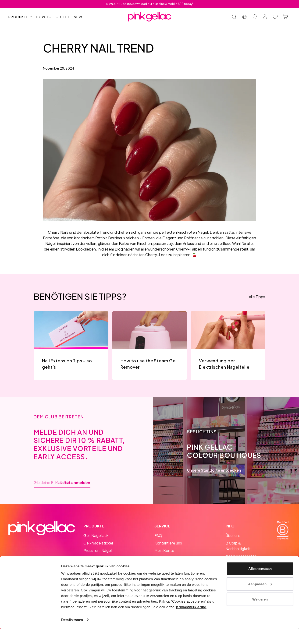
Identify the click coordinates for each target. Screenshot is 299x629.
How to (44, 17)
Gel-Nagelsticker (98, 543)
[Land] (244, 17)
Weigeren (260, 599)
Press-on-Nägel (97, 550)
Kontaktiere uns (168, 543)
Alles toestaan (260, 569)
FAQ (158, 535)
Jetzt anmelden (75, 483)
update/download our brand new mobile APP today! (149, 4)
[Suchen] (234, 17)
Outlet (63, 17)
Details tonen (72, 620)
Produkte (18, 17)
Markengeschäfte (240, 556)
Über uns (233, 535)
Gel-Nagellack (95, 535)
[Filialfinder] (254, 17)
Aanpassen (257, 584)
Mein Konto (164, 550)
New (78, 17)
